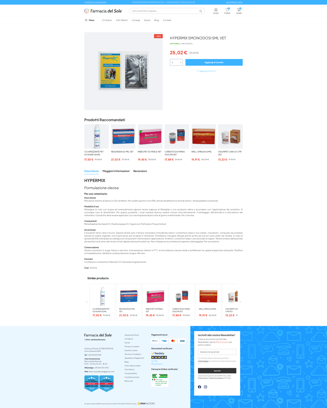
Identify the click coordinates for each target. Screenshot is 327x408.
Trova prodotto (131, 373)
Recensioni (140, 171)
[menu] (163, 20)
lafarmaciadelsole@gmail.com (101, 371)
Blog (127, 362)
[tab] (91, 171)
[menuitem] (106, 20)
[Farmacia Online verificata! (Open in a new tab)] (159, 386)
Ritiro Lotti (129, 381)
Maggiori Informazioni (116, 171)
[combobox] (167, 11)
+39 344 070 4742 (101, 367)
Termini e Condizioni (133, 354)
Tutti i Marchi (130, 369)
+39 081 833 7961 (94, 355)
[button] (202, 11)
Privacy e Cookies (132, 346)
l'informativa (203, 361)
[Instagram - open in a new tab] (204, 387)
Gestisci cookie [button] (131, 350)
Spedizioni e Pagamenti (134, 358)
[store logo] (104, 10)
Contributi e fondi (132, 377)
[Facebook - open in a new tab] (199, 387)
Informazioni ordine (133, 365)
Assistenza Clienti (132, 335)
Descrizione (91, 171)
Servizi (127, 342)
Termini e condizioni (216, 378)
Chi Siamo (129, 339)
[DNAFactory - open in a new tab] (146, 403)
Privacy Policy (203, 378)
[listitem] (102, 302)
